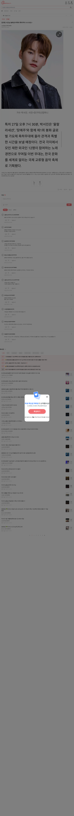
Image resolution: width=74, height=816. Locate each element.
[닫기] (47, 397)
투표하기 (37, 411)
